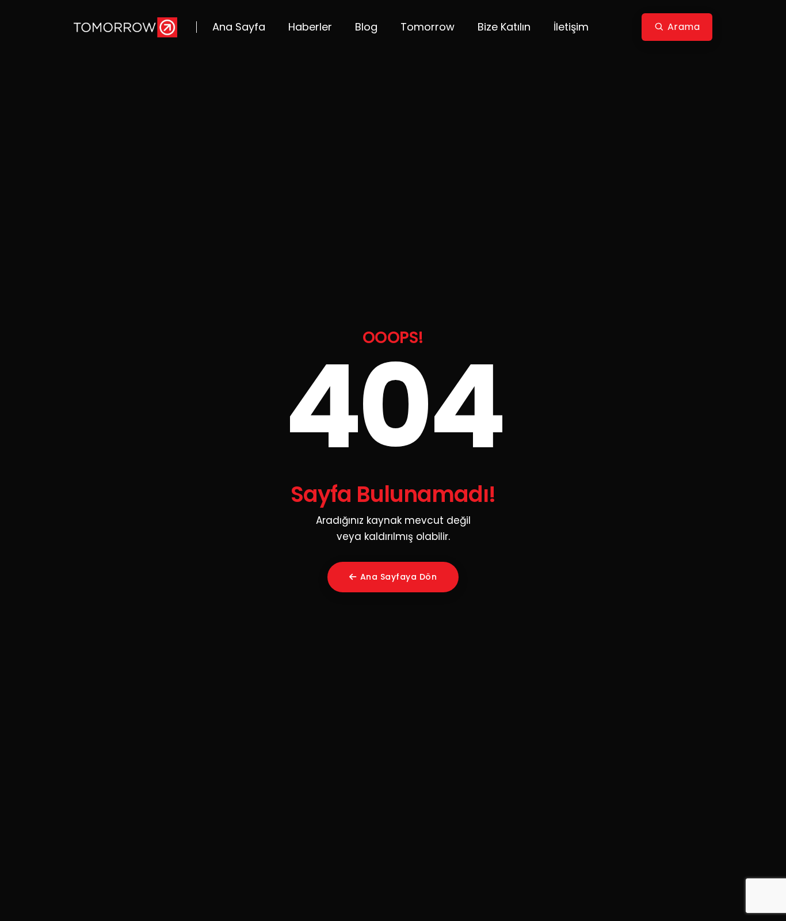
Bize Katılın (504, 27)
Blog (366, 27)
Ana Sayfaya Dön (398, 577)
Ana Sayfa (238, 27)
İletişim (571, 27)
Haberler (310, 27)
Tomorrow (427, 27)
